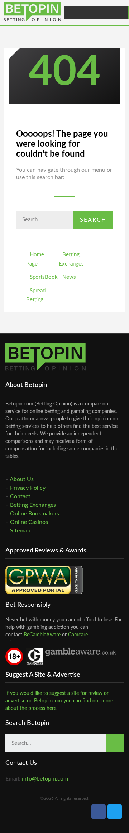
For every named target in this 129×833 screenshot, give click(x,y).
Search (93, 220)
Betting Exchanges (33, 505)
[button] (120, 12)
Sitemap (20, 531)
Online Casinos (29, 522)
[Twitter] (115, 811)
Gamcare (78, 634)
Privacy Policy (28, 488)
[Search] (115, 743)
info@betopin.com (45, 779)
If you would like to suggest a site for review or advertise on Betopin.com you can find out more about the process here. (59, 701)
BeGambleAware (41, 634)
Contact (20, 496)
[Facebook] (98, 811)
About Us (22, 479)
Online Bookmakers (34, 513)
